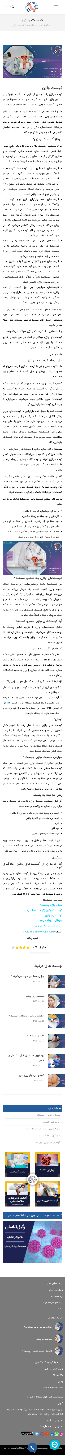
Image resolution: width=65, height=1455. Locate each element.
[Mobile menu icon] (56, 6)
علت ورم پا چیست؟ (33, 1035)
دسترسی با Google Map (51, 1426)
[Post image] (59, 1326)
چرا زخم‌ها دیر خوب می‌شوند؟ (27, 976)
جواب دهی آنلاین (51, 1122)
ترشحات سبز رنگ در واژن (48, 926)
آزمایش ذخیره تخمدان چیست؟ (26, 1016)
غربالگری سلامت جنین (49, 1135)
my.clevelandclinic (45, 932)
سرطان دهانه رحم (50, 921)
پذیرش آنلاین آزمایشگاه (48, 1115)
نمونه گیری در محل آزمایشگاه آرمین (43, 1128)
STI (7, 703)
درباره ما (59, 1308)
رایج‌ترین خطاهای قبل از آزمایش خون (26, 1058)
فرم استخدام (57, 1296)
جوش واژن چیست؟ (51, 905)
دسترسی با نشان (55, 1420)
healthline (28, 932)
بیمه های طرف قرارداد (53, 1302)
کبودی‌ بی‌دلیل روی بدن (31, 1075)
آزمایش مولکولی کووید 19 (47, 1142)
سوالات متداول (56, 1290)
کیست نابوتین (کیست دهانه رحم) (42, 910)
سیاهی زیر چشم (35, 996)
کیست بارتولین (53, 915)
